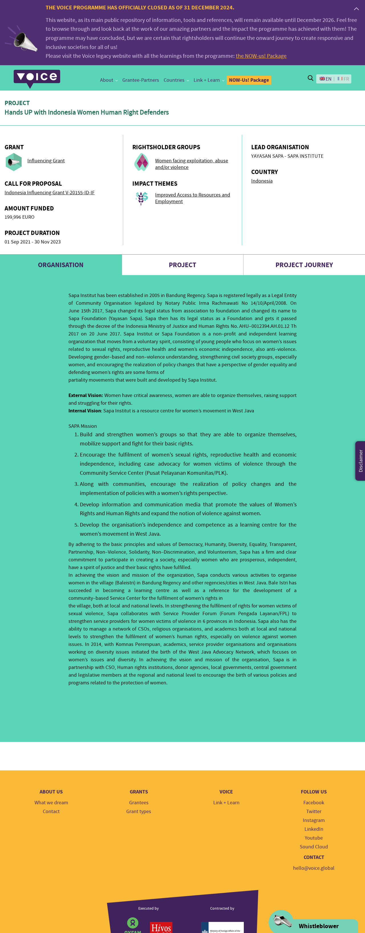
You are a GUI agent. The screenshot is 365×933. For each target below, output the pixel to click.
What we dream (51, 802)
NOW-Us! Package (249, 80)
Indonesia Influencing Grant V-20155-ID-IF (50, 192)
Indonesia (262, 181)
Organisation (61, 264)
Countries (174, 80)
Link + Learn (207, 80)
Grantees (139, 802)
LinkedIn (314, 829)
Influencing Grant (46, 160)
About (106, 80)
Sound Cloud (314, 847)
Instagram (314, 820)
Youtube (314, 838)
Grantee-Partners (140, 80)
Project (182, 264)
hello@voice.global (313, 868)
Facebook (313, 802)
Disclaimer (361, 461)
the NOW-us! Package (261, 56)
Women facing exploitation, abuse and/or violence (191, 164)
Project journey (304, 264)
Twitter (313, 811)
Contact (51, 811)
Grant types (138, 811)
